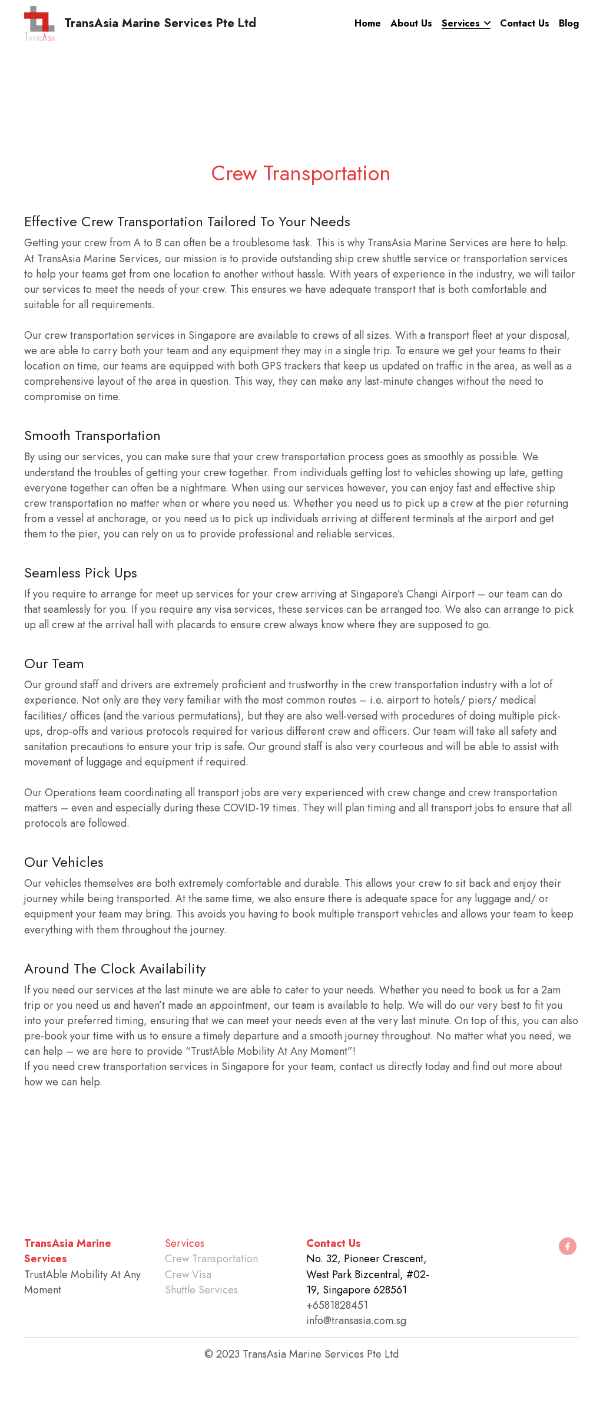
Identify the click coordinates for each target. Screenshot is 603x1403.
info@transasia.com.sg (356, 1320)
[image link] (39, 23)
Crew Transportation (211, 1258)
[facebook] (568, 1246)
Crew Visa (188, 1274)
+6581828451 (337, 1305)
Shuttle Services (201, 1290)
